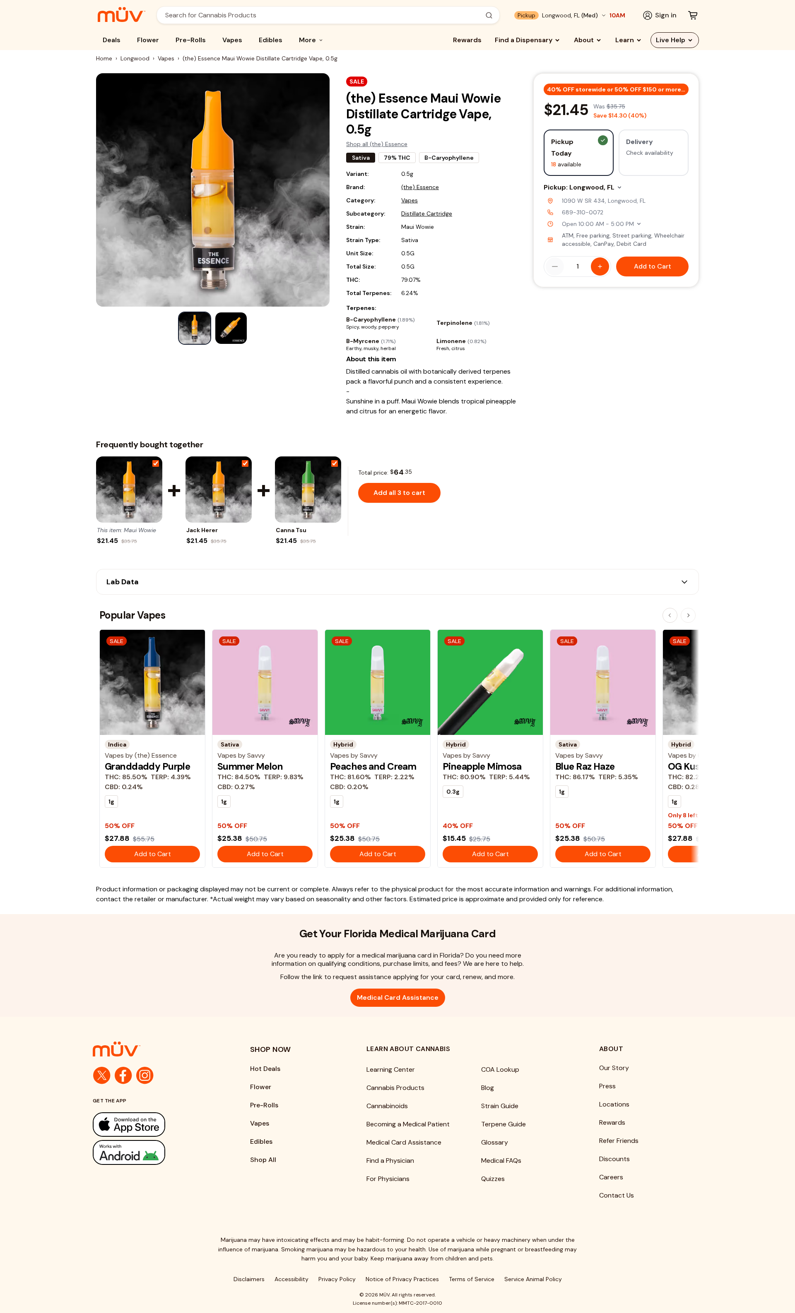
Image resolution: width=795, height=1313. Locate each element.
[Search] (489, 15)
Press (607, 1086)
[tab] (194, 328)
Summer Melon (250, 766)
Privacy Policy (337, 1279)
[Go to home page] (155, 1049)
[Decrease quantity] (555, 266)
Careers (611, 1177)
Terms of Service (471, 1279)
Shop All (263, 1159)
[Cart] (693, 15)
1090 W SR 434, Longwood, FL (604, 200)
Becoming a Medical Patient (408, 1124)
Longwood (134, 58)
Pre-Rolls (191, 40)
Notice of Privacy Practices (402, 1279)
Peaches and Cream (373, 766)
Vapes (232, 40)
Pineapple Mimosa (482, 766)
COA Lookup (500, 1069)
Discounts (614, 1159)
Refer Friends (618, 1140)
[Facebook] (123, 1075)
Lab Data (122, 582)
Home (104, 58)
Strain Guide (499, 1106)
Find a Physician (390, 1160)
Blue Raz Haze (585, 766)
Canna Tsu (291, 530)
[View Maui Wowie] (129, 489)
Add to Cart (652, 266)
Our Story (614, 1067)
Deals (111, 40)
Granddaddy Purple (147, 766)
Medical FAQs (501, 1160)
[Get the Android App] (155, 1152)
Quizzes (493, 1178)
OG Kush (687, 766)
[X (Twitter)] (102, 1075)
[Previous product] (669, 615)
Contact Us (616, 1195)
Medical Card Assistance (397, 997)
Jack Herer (202, 530)
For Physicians (388, 1178)
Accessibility (291, 1279)
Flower (148, 40)
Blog (487, 1087)
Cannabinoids (387, 1106)
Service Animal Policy (533, 1279)
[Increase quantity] (600, 266)
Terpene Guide (503, 1124)
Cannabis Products (395, 1087)
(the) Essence (420, 187)
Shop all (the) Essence (376, 144)
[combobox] (323, 15)
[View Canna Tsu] (308, 489)
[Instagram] (145, 1075)
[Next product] (688, 615)
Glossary (494, 1142)
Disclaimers (249, 1279)
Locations (614, 1104)
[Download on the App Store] (155, 1124)
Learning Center (390, 1069)
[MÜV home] (121, 14)
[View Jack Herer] (219, 489)
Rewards (467, 40)
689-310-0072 (582, 212)
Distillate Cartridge (426, 213)
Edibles (270, 40)
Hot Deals (265, 1068)
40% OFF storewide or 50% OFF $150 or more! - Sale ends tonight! (618, 89)
